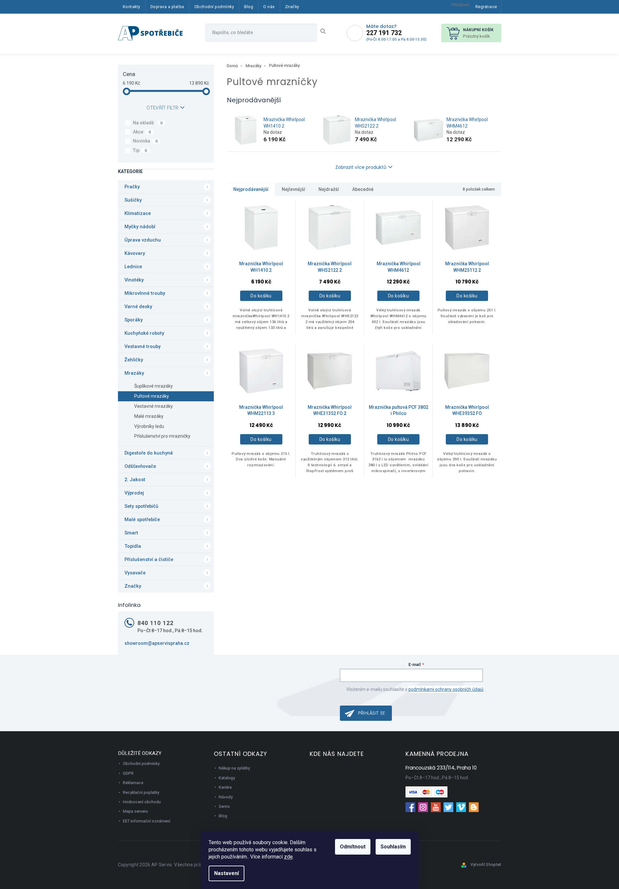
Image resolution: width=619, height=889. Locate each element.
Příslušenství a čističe (148, 559)
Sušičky (133, 200)
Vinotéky (134, 280)
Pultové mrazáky (151, 396)
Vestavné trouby (142, 346)
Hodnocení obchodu (142, 801)
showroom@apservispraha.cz (156, 643)
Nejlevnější (293, 189)
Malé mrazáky (148, 416)
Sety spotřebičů (141, 506)
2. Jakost (134, 479)
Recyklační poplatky (141, 792)
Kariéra (225, 787)
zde (288, 857)
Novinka (145, 141)
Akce (142, 131)
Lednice (133, 266)
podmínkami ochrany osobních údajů (446, 689)
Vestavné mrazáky (153, 406)
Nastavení (226, 873)
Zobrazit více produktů (360, 167)
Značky (132, 586)
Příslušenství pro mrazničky (162, 436)
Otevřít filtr (162, 107)
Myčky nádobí (139, 227)
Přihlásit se (371, 713)
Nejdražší (328, 189)
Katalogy (227, 777)
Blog (223, 815)
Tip (140, 150)
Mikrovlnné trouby (144, 293)
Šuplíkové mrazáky (153, 386)
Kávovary (134, 253)
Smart (131, 533)
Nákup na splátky (234, 768)
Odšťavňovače (140, 466)
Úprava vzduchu (142, 240)
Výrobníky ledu (149, 426)
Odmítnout (353, 847)
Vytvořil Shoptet (486, 864)
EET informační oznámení (146, 821)
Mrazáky (134, 373)
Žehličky (133, 360)
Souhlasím (393, 847)
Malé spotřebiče (142, 519)
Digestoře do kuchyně (148, 453)
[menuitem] (131, 6)
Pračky (132, 187)
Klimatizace (137, 213)
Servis (224, 806)
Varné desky (138, 306)
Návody (226, 797)
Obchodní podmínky (141, 763)
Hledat (325, 31)
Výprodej (134, 493)
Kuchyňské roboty (144, 333)
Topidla (132, 546)
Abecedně (363, 189)
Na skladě (148, 122)
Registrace (486, 6)
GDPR (128, 773)
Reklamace (133, 782)
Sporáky (133, 320)
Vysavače (135, 573)
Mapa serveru (135, 811)
